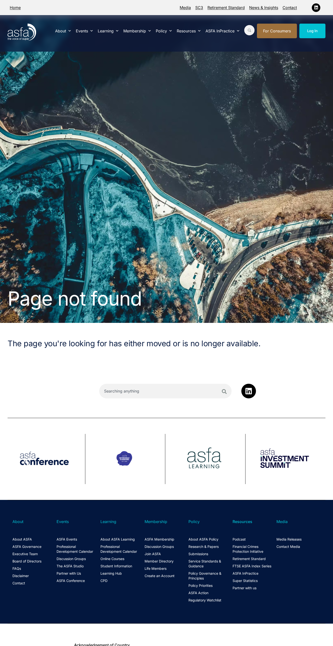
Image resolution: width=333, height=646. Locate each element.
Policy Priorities (200, 585)
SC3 (199, 7)
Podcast (239, 539)
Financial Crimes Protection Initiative (248, 548)
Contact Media (288, 546)
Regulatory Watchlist (204, 600)
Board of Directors (26, 561)
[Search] (224, 391)
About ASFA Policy (203, 539)
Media (185, 7)
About (60, 30)
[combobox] (165, 391)
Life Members (155, 568)
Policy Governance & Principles (204, 575)
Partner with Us (69, 573)
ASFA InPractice (220, 30)
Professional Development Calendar (75, 548)
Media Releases (289, 539)
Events (82, 30)
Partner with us (244, 588)
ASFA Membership (159, 539)
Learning (106, 30)
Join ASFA (153, 554)
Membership (134, 30)
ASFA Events (67, 539)
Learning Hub (111, 573)
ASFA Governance (26, 546)
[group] (46, 459)
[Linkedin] (316, 7)
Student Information (116, 566)
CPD (104, 581)
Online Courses (112, 559)
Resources (186, 30)
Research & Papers (203, 546)
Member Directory (159, 561)
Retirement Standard (226, 7)
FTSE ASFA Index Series (252, 566)
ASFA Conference (71, 581)
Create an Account (160, 576)
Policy (161, 30)
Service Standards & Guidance (204, 563)
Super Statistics (245, 581)
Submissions (198, 554)
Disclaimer (20, 576)
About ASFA (22, 539)
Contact (290, 7)
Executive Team (25, 554)
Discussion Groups (71, 559)
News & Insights (263, 7)
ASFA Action (198, 593)
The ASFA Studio (70, 566)
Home (15, 7)
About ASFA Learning (117, 539)
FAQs (16, 568)
